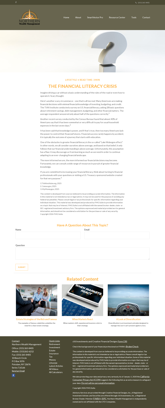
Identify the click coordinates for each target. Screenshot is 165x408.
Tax (50, 356)
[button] (78, 17)
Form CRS (122, 341)
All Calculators (56, 372)
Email (87, 229)
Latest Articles (56, 366)
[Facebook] (15, 2)
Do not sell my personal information (98, 383)
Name (18, 229)
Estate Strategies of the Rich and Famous (36, 319)
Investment (54, 347)
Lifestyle (53, 363)
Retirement (54, 344)
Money (52, 359)
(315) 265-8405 (144, 3)
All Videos (53, 369)
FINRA (96, 398)
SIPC (104, 398)
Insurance (54, 353)
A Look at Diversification (128, 319)
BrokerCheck (132, 346)
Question (20, 245)
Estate (52, 350)
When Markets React (82, 319)
